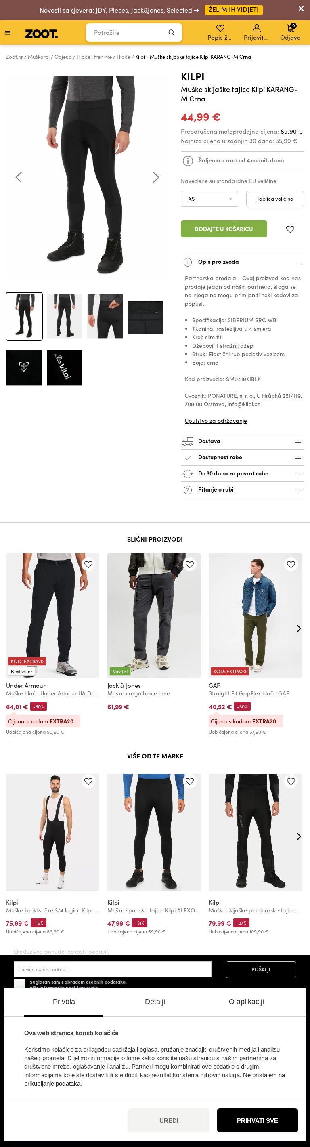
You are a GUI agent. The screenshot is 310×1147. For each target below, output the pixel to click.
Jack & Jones (124, 685)
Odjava (290, 31)
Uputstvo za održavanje (216, 420)
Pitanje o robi (215, 489)
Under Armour (26, 685)
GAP (214, 685)
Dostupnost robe (220, 457)
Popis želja (221, 37)
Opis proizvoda (218, 261)
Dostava (208, 441)
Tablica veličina (275, 198)
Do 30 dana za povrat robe (232, 473)
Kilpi (193, 75)
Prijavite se (257, 37)
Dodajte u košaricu (224, 229)
